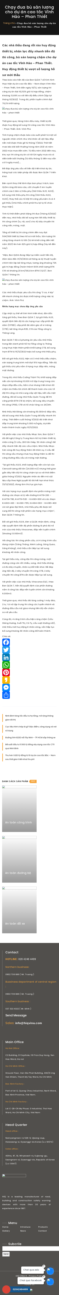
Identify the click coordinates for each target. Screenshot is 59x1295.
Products (43, 1227)
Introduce (25, 1227)
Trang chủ (9, 23)
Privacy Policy (36, 1276)
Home (5, 1227)
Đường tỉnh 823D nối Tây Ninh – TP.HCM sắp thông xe (30, 738)
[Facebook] (29, 642)
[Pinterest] (29, 672)
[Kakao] (29, 680)
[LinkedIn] (29, 657)
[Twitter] (29, 650)
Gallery (6, 1231)
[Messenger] (29, 687)
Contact (42, 1231)
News (23, 1231)
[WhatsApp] (29, 665)
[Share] (29, 695)
